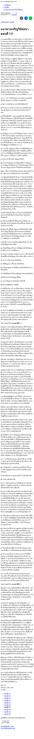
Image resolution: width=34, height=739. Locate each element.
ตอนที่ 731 (7, 693)
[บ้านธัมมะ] (9, 1)
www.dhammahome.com (8, 728)
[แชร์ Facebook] (26, 18)
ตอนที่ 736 (7, 705)
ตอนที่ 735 (7, 702)
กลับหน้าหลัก (5, 22)
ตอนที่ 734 (7, 700)
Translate (14, 14)
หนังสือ (6, 7)
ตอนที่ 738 (7, 709)
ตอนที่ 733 (7, 698)
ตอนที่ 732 (7, 696)
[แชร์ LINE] (30, 18)
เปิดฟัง (12, 22)
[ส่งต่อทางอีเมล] (21, 18)
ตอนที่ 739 (7, 712)
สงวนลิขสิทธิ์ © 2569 (7, 726)
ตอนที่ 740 (7, 714)
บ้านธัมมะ (7, 5)
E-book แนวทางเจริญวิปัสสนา (13, 9)
